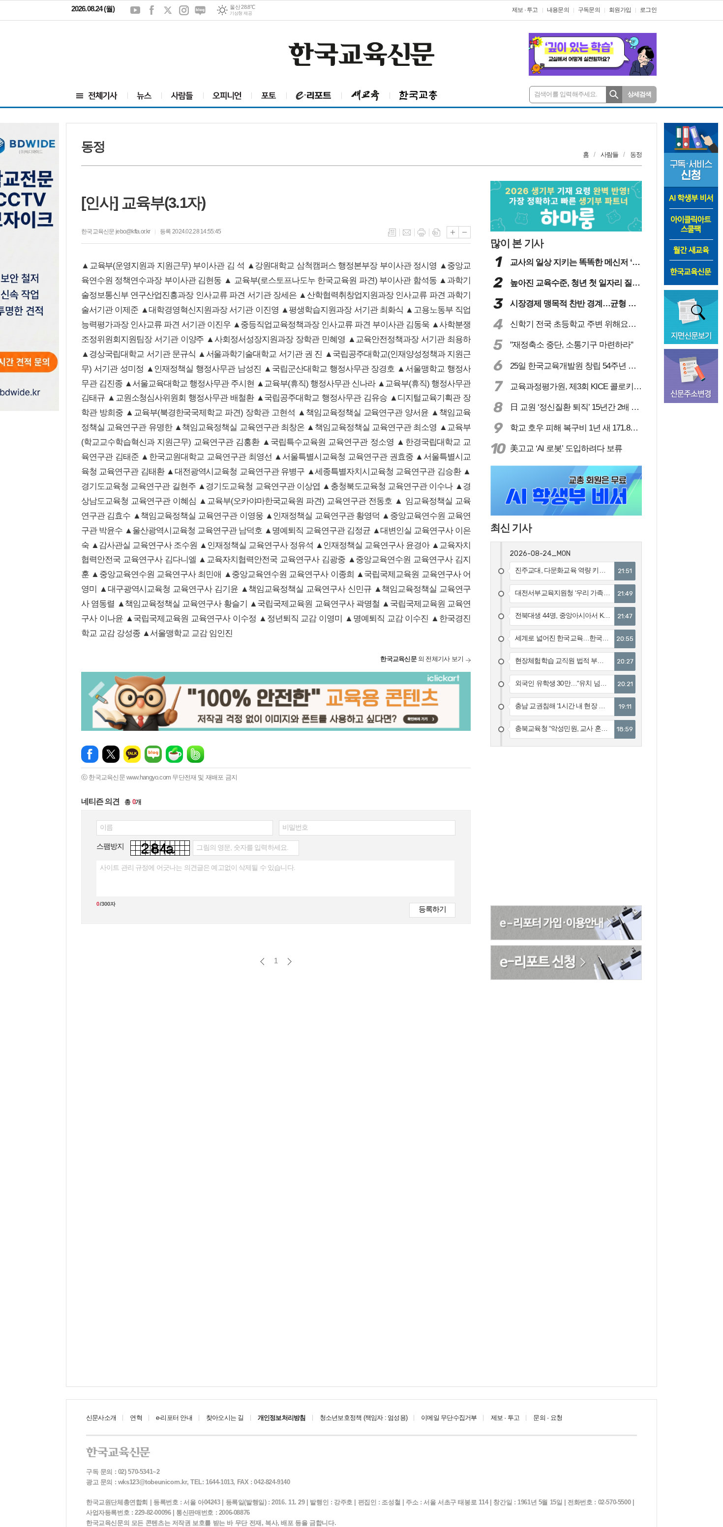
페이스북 (151, 10)
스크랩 (436, 232)
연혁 (136, 1417)
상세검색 (640, 94)
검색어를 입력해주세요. (566, 94)
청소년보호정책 (363, 1417)
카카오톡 (132, 754)
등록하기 (432, 909)
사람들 (610, 154)
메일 (407, 232)
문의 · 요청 (547, 1417)
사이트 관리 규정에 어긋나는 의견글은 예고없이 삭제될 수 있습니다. (197, 867)
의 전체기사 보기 (421, 659)
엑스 (167, 10)
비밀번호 (295, 827)
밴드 (195, 754)
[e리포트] (313, 96)
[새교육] (365, 96)
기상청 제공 (241, 13)
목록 (392, 232)
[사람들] (182, 96)
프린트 (421, 232)
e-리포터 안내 (174, 1417)
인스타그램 (184, 10)
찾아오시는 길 (225, 1417)
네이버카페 (174, 754)
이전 (262, 961)
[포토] (268, 96)
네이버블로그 (200, 10)
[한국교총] (418, 96)
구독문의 (589, 9)
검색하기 (614, 94)
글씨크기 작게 (464, 232)
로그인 (648, 9)
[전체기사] (96, 96)
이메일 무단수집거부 (449, 1417)
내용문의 (558, 9)
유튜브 (135, 10)
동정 (636, 154)
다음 (289, 961)
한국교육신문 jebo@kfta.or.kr (115, 231)
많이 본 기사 (516, 243)
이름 (106, 827)
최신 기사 (511, 527)
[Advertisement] (130, 47)
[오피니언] (227, 96)
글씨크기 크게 (453, 232)
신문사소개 (101, 1417)
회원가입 (620, 9)
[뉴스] (144, 96)
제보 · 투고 (525, 9)
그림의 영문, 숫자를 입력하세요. (242, 847)
